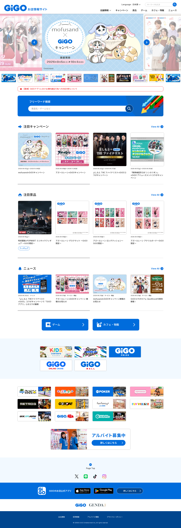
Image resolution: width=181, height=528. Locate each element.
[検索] (175, 4)
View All (155, 126)
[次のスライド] (147, 42)
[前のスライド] (34, 42)
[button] (8, 78)
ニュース (172, 10)
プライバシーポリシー (115, 517)
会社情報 (61, 517)
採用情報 (76, 517)
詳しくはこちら (129, 491)
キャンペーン (122, 10)
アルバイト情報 (93, 517)
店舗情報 (104, 10)
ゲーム (144, 10)
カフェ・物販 (157, 10)
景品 (134, 10)
